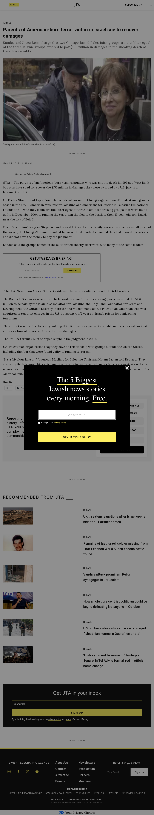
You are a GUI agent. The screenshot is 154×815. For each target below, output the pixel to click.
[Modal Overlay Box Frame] (77, 407)
